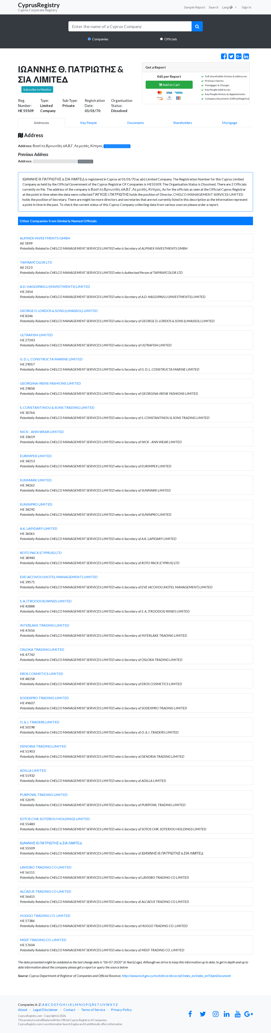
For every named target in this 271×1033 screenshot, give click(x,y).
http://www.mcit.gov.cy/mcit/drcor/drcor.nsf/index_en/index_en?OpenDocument (176, 976)
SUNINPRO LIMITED (36, 504)
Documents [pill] (135, 123)
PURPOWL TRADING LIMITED (44, 795)
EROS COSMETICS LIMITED (41, 674)
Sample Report (194, 7)
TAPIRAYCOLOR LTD (36, 262)
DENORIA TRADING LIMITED (43, 746)
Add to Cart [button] (171, 85)
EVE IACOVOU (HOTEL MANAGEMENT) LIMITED (59, 577)
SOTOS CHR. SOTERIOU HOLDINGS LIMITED (55, 819)
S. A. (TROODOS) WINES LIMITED (46, 601)
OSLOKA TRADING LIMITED (42, 649)
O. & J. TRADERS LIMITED (39, 722)
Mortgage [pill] (229, 123)
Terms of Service (93, 1010)
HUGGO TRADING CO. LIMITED (45, 916)
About (22, 1010)
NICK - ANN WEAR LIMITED (42, 432)
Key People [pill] (88, 123)
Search (213, 7)
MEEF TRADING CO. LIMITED (43, 940)
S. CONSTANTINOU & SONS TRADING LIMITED (57, 407)
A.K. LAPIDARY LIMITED (38, 528)
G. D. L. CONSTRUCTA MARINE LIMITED (51, 359)
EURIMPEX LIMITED (36, 456)
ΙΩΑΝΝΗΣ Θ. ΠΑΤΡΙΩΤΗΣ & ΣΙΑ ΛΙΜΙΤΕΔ (51, 843)
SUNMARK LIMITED (36, 480)
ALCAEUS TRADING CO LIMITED (45, 891)
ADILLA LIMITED (33, 770)
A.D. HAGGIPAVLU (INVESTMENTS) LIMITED (55, 286)
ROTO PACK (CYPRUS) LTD (41, 553)
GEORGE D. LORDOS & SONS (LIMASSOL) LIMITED (59, 311)
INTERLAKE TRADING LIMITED (44, 625)
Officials (170, 39)
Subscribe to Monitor (37, 89)
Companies (100, 39)
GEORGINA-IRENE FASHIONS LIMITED (50, 383)
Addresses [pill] (41, 123)
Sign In (246, 7)
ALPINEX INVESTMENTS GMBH (45, 238)
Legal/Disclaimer (45, 1010)
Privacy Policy (121, 1010)
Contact (69, 1010)
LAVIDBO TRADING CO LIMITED (45, 867)
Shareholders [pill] (182, 123)
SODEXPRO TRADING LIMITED (44, 698)
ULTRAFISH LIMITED (36, 335)
